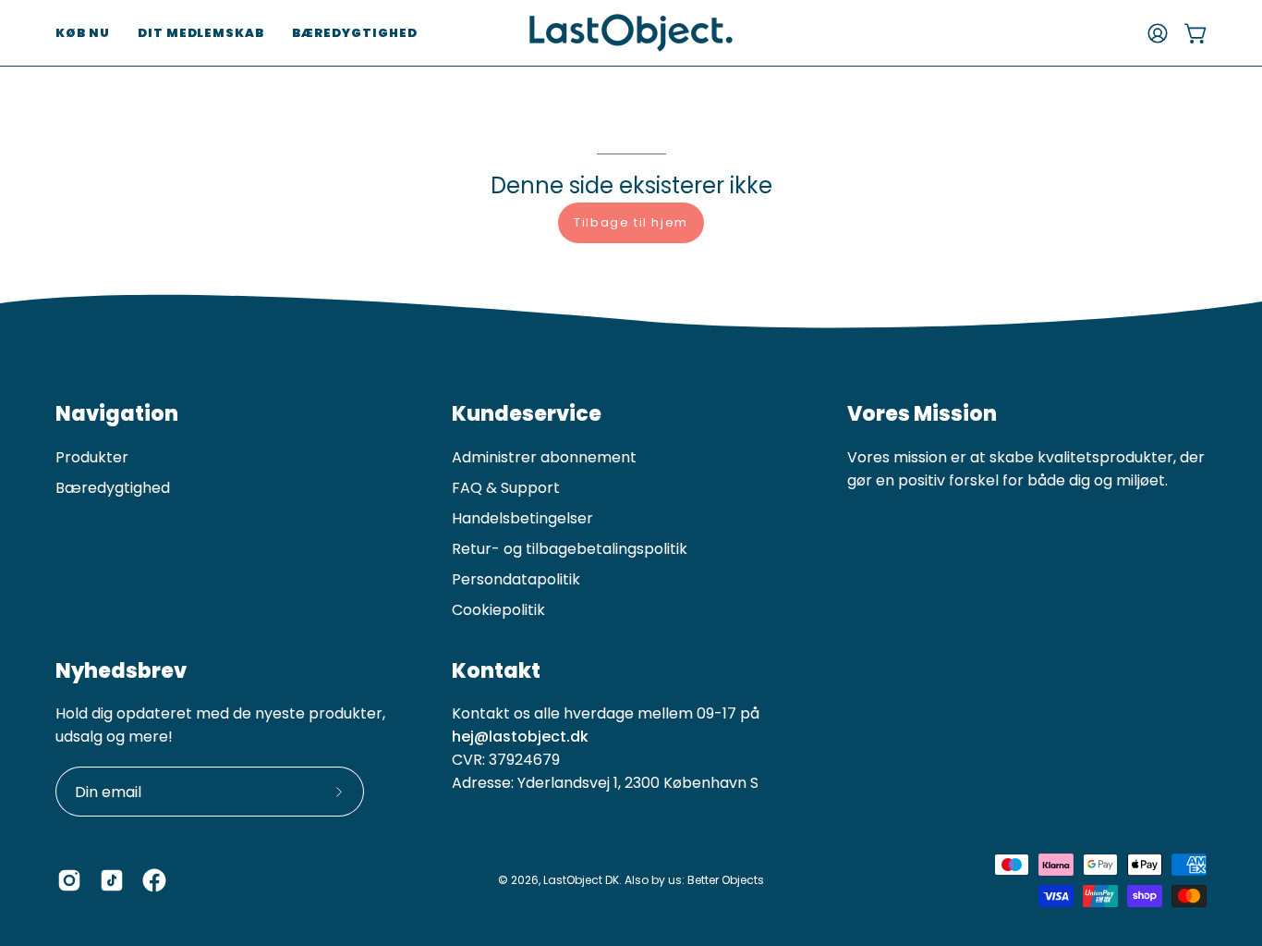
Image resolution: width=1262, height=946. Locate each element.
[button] (83, 33)
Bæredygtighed (112, 487)
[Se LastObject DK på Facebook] (154, 880)
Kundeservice (526, 414)
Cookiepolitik (498, 609)
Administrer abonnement (544, 457)
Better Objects (725, 880)
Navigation (116, 414)
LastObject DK (581, 880)
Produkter (91, 457)
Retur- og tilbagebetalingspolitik (569, 548)
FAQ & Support (506, 487)
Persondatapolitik (516, 579)
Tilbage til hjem (631, 222)
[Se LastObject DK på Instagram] (69, 880)
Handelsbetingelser (522, 518)
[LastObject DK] (631, 33)
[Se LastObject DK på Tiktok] (112, 880)
